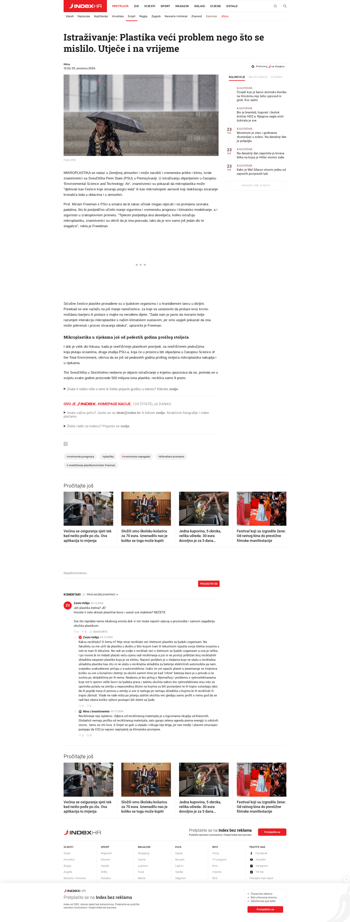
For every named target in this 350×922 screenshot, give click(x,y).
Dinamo (105, 859)
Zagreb (156, 16)
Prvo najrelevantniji (101, 594)
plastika (108, 456)
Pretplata (120, 6)
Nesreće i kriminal (176, 16)
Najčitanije (101, 16)
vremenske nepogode (136, 456)
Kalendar (211, 16)
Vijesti (149, 6)
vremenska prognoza (80, 456)
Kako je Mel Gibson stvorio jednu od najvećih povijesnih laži (261, 170)
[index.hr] (85, 6)
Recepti (180, 859)
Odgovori (180, 878)
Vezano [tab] (276, 77)
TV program (219, 859)
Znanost (196, 16)
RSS (214, 878)
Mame (142, 878)
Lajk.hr (179, 865)
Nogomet (106, 853)
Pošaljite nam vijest (261, 878)
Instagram (262, 865)
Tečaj (215, 853)
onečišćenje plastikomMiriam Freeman (90, 465)
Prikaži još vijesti (256, 185)
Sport (165, 6)
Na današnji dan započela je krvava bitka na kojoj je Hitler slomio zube (260, 153)
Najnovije (84, 16)
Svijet (131, 16)
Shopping (143, 853)
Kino (215, 865)
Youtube (261, 859)
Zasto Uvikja (82, 603)
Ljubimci (143, 865)
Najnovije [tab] (237, 77)
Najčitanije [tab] (258, 77)
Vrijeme (217, 871)
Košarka (106, 878)
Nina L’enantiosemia (96, 711)
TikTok (260, 871)
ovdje (160, 413)
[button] (69, 507)
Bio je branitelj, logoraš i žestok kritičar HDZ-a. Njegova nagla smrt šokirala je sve (260, 114)
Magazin (144, 846)
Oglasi (199, 6)
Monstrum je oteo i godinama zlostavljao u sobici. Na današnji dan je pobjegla (261, 135)
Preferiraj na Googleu (270, 66)
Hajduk (105, 865)
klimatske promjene (171, 456)
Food (141, 871)
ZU (68, 605)
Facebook (262, 853)
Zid (136, 6)
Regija (143, 16)
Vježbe (179, 871)
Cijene (215, 6)
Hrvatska (118, 16)
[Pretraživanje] (283, 6)
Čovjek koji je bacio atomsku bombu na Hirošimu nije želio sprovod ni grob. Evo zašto (261, 94)
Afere (224, 16)
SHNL (104, 871)
